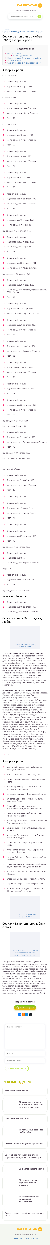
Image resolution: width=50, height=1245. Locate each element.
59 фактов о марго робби (31, 1169)
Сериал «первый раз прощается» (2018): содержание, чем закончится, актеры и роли (25, 953)
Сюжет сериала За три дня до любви (24, 58)
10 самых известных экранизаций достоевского (29, 1199)
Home (7, 29)
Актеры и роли (14, 53)
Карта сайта (24, 1238)
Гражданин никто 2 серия (17, 1118)
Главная (15, 1238)
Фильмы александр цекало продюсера (24, 1143)
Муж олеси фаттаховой (16, 1090)
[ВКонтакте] (19, 1014)
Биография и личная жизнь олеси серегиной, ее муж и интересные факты (24, 1156)
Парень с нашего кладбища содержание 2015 (24, 1214)
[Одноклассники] (23, 1014)
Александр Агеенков (22, 55)
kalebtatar (29, 5)
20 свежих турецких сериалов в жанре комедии (29, 1182)
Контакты (34, 1238)
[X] (30, 1014)
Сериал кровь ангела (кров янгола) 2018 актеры (25, 915)
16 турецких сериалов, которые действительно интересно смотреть (31, 1104)
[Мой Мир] (26, 1014)
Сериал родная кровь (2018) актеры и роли (25, 646)
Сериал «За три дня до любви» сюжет (24, 63)
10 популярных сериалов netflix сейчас (31, 1131)
